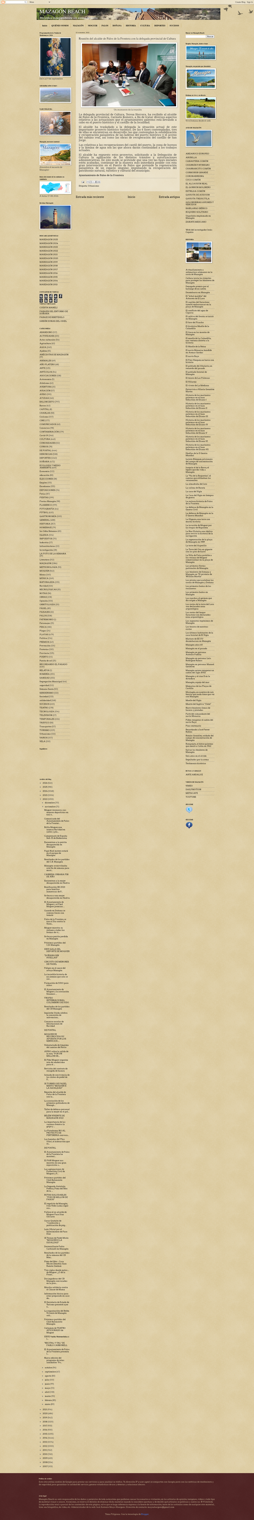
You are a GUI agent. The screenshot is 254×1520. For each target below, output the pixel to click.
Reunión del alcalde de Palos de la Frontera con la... (55, 1094)
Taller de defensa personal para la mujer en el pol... (57, 1110)
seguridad (44, 685)
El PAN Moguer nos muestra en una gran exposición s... (55, 1162)
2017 (45, 1426)
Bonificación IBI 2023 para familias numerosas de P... (54, 889)
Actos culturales (47, 340)
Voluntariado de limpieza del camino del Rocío (56, 1046)
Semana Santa (47, 689)
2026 (45, 783)
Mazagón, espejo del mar (197, 682)
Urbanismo (93, 186)
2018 (45, 1422)
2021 (45, 1409)
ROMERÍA (45, 674)
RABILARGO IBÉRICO (196, 208)
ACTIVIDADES (47, 336)
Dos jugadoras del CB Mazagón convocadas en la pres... (55, 1281)
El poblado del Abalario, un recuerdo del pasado (199, 367)
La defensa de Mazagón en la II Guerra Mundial (199, 514)
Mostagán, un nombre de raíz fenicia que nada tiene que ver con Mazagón (200, 694)
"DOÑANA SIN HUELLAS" (51, 956)
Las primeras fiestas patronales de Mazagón (197, 567)
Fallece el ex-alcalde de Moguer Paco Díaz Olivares (55, 1214)
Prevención (45, 646)
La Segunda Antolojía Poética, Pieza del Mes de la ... (55, 1188)
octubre (49, 1368)
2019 (45, 1418)
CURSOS (44, 447)
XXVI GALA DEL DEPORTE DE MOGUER (57, 950)
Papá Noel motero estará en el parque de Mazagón (56, 853)
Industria (44, 542)
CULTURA (145, 25)
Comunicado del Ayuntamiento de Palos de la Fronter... (56, 821)
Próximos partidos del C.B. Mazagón (55, 944)
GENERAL (45, 520)
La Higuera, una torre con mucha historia (198, 520)
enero (48, 1404)
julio (47, 1380)
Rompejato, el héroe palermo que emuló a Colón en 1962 (199, 745)
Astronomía (45, 379)
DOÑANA (117, 25)
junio (47, 1384)
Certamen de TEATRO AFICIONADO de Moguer (55, 1330)
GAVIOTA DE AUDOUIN (198, 195)
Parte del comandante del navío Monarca (198, 715)
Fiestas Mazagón (48, 501)
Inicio (44, 25)
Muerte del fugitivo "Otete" (198, 704)
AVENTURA (46, 387)
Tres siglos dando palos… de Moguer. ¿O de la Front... (56, 1272)
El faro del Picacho (195, 322)
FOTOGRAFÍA (47, 509)
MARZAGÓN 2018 (49, 266)
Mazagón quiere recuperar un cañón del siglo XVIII (200, 671)
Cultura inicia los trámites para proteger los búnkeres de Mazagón (200, 280)
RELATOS (44, 670)
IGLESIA (44, 535)
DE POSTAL (45, 450)
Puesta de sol (46, 661)
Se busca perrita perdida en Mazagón (56, 937)
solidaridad (45, 700)
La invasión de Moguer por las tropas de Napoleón (199, 526)
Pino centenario (193, 726)
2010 (45, 1454)
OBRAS (43, 597)
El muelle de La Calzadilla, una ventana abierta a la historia (198, 340)
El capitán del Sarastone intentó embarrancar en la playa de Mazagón (198, 304)
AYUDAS (44, 398)
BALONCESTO (47, 402)
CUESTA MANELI (48, 307)
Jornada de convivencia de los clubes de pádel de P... (57, 1077)
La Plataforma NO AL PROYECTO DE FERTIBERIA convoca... (56, 1133)
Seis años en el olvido (196, 756)
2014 (45, 1438)
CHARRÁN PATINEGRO (198, 165)
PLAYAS (44, 634)
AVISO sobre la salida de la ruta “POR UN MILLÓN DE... (56, 1053)
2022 (45, 799)
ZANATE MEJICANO (196, 222)
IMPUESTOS (46, 539)
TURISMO (45, 730)
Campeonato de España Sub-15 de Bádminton (55, 837)
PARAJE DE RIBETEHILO (52, 317)
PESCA (43, 627)
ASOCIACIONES (48, 376)
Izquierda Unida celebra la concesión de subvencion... (55, 1015)
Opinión (44, 601)
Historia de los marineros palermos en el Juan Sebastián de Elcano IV (198, 422)
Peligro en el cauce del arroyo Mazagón (55, 969)
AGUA (43, 347)
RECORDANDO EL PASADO (53, 664)
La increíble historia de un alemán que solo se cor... (56, 976)
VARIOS (44, 738)
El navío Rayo (192, 356)
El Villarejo (191, 382)
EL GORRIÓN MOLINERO (198, 187)
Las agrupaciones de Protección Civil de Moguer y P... (54, 1171)
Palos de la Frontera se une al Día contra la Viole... (55, 921)
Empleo (43, 483)
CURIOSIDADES (48, 443)
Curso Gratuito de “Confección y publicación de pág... (55, 1223)
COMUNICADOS (48, 424)
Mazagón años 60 (194, 645)
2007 (45, 1466)
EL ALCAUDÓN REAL (197, 184)
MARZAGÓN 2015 (49, 277)
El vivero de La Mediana (197, 385)
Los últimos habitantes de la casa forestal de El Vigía (199, 634)
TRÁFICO (44, 723)
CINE (42, 420)
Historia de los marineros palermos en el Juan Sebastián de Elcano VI (198, 439)
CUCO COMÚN (193, 180)
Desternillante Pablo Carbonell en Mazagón (56, 1247)
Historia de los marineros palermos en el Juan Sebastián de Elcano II (198, 405)
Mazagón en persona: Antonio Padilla (196, 653)
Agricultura (45, 343)
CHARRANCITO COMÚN (198, 169)
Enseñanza (45, 486)
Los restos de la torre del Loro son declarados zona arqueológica (200, 606)
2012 (45, 1446)
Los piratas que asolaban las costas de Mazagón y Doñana (200, 581)
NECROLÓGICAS (48, 589)
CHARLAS (45, 413)
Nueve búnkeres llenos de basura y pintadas (198, 709)
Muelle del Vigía (193, 700)
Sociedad (44, 696)
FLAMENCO (46, 505)
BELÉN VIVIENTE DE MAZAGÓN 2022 (54, 1117)
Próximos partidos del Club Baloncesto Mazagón (55, 1180)
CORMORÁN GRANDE (197, 172)
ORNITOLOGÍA (47, 604)
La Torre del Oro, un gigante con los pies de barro (199, 550)
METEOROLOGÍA (48, 567)
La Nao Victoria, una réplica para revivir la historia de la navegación (199, 533)
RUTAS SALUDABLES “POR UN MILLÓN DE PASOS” (56, 1197)
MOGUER (92, 25)
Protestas (44, 649)
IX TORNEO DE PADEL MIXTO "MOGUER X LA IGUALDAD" (55, 1086)
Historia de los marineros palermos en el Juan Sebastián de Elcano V (198, 430)
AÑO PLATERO (47, 364)
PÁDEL (43, 608)
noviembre (50, 807)
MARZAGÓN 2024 (49, 243)
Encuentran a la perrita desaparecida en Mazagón (55, 844)
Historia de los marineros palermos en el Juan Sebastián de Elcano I (198, 397)
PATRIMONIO (47, 619)
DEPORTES (159, 25)
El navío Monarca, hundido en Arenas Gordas (199, 351)
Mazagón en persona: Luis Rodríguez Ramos (198, 659)
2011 (45, 1450)
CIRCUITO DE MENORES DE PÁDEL (56, 963)
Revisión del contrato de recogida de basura (55, 1070)
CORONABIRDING (195, 176)
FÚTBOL (44, 512)
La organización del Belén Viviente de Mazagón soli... (56, 1313)
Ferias (43, 494)
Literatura (44, 560)
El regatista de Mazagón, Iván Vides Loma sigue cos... (56, 1205)
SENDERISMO (47, 693)
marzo (48, 1396)
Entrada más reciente (90, 196)
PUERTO (44, 657)
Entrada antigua (169, 196)
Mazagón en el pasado (196, 648)
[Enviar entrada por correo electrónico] (83, 182)
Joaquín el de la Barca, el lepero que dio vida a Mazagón (197, 469)
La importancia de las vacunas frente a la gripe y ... (54, 1124)
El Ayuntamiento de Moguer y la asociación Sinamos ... (56, 991)
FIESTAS (44, 497)
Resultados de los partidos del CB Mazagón (57, 1007)
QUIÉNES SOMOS (60, 25)
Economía (44, 471)
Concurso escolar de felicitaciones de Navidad (54, 1023)
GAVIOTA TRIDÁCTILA (198, 199)
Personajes (45, 623)
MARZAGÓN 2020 (49, 258)
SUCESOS (174, 25)
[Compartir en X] (93, 182)
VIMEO (189, 786)
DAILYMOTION (193, 789)
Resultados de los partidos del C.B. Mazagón (57, 860)
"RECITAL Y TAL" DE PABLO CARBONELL (55, 1344)
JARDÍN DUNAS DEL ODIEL (53, 321)
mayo (48, 1388)
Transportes (46, 726)
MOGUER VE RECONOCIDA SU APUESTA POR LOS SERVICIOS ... (55, 1037)
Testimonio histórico (196, 763)
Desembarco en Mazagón (198, 292)
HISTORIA (131, 25)
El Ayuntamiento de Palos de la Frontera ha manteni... (57, 1154)
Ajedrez (43, 351)
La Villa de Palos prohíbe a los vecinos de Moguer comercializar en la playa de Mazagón (199, 558)
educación (44, 475)
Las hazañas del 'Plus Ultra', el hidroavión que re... (57, 1141)
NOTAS (43, 593)
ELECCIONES (46, 479)
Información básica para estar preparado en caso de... (57, 1296)
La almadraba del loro (196, 484)
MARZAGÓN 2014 (49, 281)
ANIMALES (45, 361)
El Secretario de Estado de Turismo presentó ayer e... (56, 1304)
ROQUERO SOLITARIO (197, 212)
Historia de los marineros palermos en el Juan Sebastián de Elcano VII (198, 447)
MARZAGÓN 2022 (49, 251)
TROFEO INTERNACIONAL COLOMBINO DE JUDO (56, 1000)
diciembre (50, 803)
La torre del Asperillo (196, 545)
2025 (45, 787)
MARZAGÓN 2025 (49, 239)
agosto (48, 1376)
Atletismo (44, 383)
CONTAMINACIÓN (49, 432)
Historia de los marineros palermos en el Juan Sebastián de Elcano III (198, 414)
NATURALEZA (47, 582)
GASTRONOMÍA (48, 516)
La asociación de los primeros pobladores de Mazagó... (57, 1103)
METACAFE (192, 793)
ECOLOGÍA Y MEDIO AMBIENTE (50, 466)
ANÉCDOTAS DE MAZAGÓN (54, 355)
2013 (45, 1442)
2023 (45, 795)
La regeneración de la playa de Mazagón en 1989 (199, 540)
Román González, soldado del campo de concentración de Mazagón (200, 738)
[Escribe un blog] (90, 182)
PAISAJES (45, 612)
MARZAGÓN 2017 (49, 269)
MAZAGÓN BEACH (62, 11)
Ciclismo (44, 417)
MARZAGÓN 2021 (49, 254)
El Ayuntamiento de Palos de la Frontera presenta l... (57, 1351)
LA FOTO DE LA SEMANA (53, 554)
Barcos (43, 406)
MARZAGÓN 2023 (49, 247)
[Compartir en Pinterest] (99, 182)
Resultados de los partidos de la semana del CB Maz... (57, 1255)
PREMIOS (44, 642)
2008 (45, 1462)
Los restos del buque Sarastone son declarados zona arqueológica (198, 614)
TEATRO (44, 708)
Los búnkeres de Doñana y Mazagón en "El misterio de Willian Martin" (199, 574)
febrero (48, 1400)
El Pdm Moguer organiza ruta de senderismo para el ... (56, 1062)
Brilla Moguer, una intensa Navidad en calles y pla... (54, 829)
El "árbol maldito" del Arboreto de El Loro (196, 297)
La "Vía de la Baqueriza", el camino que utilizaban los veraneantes (198, 478)
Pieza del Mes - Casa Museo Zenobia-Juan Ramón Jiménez (55, 1263)
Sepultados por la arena (197, 760)
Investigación (46, 550)
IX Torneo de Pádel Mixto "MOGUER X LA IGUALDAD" (56, 1240)
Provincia (44, 653)
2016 (45, 1430)
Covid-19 (44, 435)
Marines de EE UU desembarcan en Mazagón (198, 640)
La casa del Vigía (194, 491)
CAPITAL (44, 409)
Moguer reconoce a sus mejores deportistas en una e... (56, 812)
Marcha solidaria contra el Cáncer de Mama (56, 1288)
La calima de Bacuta (195, 488)
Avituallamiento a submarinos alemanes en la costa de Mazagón (199, 272)
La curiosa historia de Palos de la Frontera (199, 502)
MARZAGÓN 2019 (49, 262)
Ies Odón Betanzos (48, 531)
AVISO (43, 394)
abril (47, 1392)
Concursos (45, 428)
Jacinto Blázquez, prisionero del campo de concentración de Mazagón (199, 461)
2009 (45, 1458)
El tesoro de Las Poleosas (198, 378)
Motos (43, 575)
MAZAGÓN (78, 25)
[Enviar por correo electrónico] (87, 182)
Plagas (43, 631)
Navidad (44, 586)
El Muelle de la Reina (196, 346)
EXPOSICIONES (47, 490)
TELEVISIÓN (46, 715)
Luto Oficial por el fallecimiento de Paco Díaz (55, 1231)
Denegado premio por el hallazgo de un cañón (197, 287)
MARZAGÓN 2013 (48, 284)
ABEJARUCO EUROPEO (197, 154)
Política (43, 638)
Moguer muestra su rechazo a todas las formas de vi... (54, 930)
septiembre (50, 1372)
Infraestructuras (47, 546)
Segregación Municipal (51, 681)
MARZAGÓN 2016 (49, 273)
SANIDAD (45, 678)
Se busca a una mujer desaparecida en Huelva (57, 897)
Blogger (145, 1514)
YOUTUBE (191, 797)
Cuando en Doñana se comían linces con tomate (54, 913)
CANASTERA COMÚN (197, 161)
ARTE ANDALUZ (194, 775)
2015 (45, 1434)
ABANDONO (46, 332)
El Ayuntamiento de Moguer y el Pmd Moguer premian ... (54, 904)
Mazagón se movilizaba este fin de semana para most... (56, 868)
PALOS (105, 25)
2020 (45, 1413)
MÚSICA (44, 578)
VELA (42, 741)
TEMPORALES (47, 719)
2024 (45, 791)
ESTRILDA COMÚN (195, 191)
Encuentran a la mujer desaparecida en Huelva (57, 882)
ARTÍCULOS (46, 372)
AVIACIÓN (45, 391)
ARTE (42, 368)
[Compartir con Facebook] (96, 182)
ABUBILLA (191, 157)
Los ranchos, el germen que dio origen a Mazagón (199, 599)
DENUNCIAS (46, 454)
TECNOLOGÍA (47, 711)
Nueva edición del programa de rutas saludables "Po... (54, 1360)
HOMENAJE (46, 527)
